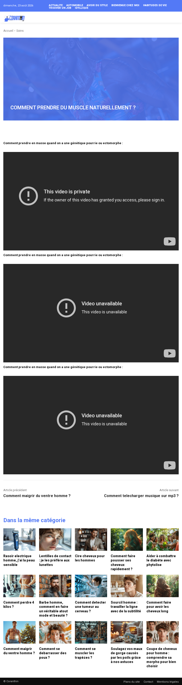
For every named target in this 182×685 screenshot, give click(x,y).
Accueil (8, 30)
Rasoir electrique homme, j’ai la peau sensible (19, 560)
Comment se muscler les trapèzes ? (85, 653)
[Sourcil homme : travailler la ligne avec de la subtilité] (127, 586)
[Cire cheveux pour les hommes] (91, 539)
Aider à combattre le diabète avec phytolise (161, 560)
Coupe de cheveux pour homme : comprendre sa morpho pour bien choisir (161, 657)
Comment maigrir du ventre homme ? (37, 496)
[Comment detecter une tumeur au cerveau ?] (91, 586)
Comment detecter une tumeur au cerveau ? (90, 606)
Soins (20, 30)
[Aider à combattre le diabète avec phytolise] (162, 539)
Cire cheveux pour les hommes (90, 558)
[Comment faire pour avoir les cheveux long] (162, 586)
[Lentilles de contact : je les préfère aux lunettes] (55, 539)
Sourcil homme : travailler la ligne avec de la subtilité (126, 606)
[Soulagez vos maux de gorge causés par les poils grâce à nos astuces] (127, 632)
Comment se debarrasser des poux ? (52, 653)
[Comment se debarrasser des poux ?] (55, 632)
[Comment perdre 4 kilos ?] (19, 586)
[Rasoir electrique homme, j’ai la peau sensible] (19, 539)
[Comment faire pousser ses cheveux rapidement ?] (127, 539)
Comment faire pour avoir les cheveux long (158, 606)
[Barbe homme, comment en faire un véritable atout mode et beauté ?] (55, 586)
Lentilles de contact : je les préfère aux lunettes (55, 560)
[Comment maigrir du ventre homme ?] (19, 632)
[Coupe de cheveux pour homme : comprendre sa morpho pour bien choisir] (162, 632)
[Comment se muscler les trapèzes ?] (91, 632)
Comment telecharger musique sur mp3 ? (141, 496)
